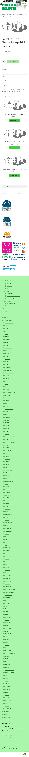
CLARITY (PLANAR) (9, 373)
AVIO (6, 350)
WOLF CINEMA (8, 700)
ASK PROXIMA (8, 348)
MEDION (7, 517)
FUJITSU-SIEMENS (9, 436)
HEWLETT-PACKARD (10, 442)
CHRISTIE (7, 367)
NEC (6, 536)
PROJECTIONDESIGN (10, 589)
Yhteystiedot (6, 308)
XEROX (6, 703)
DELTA (6, 386)
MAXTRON (7, 509)
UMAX (6, 675)
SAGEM (7, 614)
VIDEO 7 (7, 684)
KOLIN (6, 478)
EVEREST (7, 425)
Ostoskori (9, 286)
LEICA (6, 484)
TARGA (7, 656)
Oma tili (9, 283)
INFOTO (7, 461)
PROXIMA (7, 597)
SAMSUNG (7, 622)
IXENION (7, 464)
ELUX (6, 414)
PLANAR (7, 572)
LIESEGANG (8, 492)
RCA (6, 600)
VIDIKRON (7, 686)
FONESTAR (7, 431)
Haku (14, 754)
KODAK (7, 475)
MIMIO (6, 525)
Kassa (8, 289)
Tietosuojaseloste (11, 298)
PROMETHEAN (8, 595)
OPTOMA (7, 550)
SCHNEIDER (8, 634)
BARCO (7, 353)
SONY (6, 647)
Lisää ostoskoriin (13, 61)
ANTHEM (7, 342)
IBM (6, 453)
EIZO (6, 406)
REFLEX (7, 603)
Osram (6, 553)
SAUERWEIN (8, 628)
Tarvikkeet (6, 714)
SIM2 (6, 642)
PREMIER (7, 584)
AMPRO (7, 336)
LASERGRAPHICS (9, 481)
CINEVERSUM (8, 370)
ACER (16, 14)
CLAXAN (7, 375)
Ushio (6, 678)
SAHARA (7, 620)
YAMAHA (7, 706)
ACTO (6, 334)
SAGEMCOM (8, 617)
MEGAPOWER (8, 523)
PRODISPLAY (8, 586)
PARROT (7, 559)
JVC (6, 467)
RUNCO (7, 611)
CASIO (6, 364)
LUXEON (7, 500)
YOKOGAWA (8, 709)
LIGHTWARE (8, 495)
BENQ (6, 356)
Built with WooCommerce (17, 748)
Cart (22, 753)
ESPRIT (7, 423)
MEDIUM (7, 520)
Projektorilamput (10, 14)
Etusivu (4, 14)
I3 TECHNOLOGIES (9, 450)
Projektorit (6, 711)
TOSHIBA (7, 667)
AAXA (6, 328)
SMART (7, 645)
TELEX (6, 659)
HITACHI (7, 445)
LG (5, 489)
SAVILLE (7, 631)
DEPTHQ (7, 389)
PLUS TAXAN (8, 575)
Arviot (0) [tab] (4, 81)
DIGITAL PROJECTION (10, 392)
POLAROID (7, 578)
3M (6, 325)
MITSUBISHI (8, 528)
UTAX (6, 681)
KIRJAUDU (6, 311)
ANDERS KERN (8, 339)
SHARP (7, 639)
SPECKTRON (8, 650)
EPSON (7, 420)
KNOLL (7, 473)
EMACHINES (8, 417)
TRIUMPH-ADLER (9, 672)
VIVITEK (7, 697)
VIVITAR (7, 695)
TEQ (6, 661)
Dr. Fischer (7, 395)
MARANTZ (7, 503)
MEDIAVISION (8, 514)
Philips (7, 564)
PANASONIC (8, 556)
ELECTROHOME (9, 409)
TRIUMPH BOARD (9, 670)
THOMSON (7, 664)
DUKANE (7, 400)
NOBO (6, 542)
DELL (6, 384)
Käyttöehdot (6, 291)
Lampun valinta (11, 306)
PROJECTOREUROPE (10, 592)
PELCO (7, 561)
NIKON (7, 539)
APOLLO (7, 345)
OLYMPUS (7, 548)
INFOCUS (7, 459)
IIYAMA (7, 456)
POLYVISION (8, 581)
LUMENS (7, 498)
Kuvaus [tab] (3, 76)
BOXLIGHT (7, 359)
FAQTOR (7, 428)
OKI (6, 545)
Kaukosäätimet (7, 317)
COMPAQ (7, 378)
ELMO (6, 411)
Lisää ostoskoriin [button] (14, 120)
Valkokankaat (6, 717)
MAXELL (7, 506)
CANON (7, 361)
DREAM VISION (8, 398)
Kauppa (5, 279)
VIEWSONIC (8, 689)
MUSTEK (7, 534)
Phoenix (7, 567)
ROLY (6, 609)
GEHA (6, 439)
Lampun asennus (7, 301)
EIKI (6, 403)
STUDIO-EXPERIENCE (10, 653)
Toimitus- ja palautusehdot (13, 296)
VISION (7, 692)
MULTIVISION (8, 531)
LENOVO (7, 486)
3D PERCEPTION (9, 323)
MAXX (6, 511)
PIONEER (7, 570)
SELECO (7, 636)
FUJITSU (7, 434)
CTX (6, 381)
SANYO (6, 625)
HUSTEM (7, 448)
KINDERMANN (8, 470)
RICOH (6, 606)
